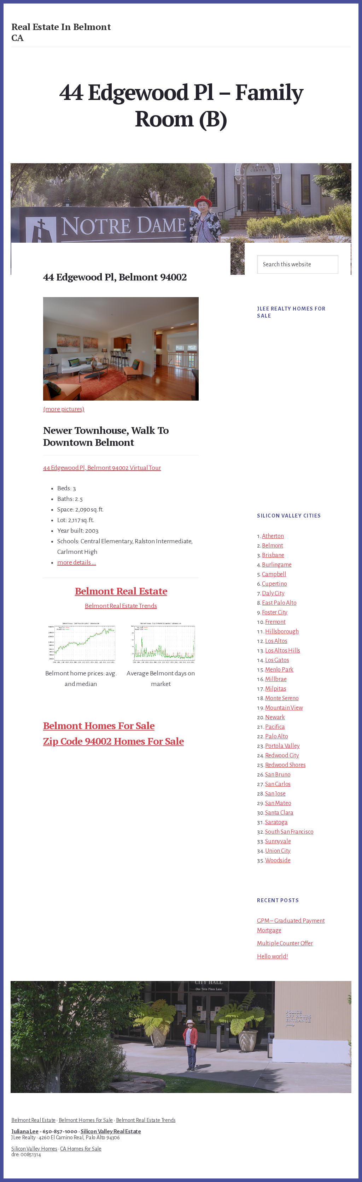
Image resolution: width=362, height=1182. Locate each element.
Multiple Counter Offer (285, 943)
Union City (278, 851)
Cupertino (274, 584)
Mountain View (284, 708)
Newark (275, 717)
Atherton (273, 536)
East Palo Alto (279, 603)
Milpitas (275, 689)
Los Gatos (277, 660)
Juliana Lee (25, 1131)
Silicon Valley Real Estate (111, 1131)
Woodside (277, 860)
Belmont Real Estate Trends (121, 605)
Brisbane (273, 555)
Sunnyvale (278, 841)
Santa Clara (279, 813)
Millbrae (275, 679)
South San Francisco (289, 832)
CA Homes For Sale (80, 1149)
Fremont (275, 622)
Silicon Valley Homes (34, 1149)
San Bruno (277, 775)
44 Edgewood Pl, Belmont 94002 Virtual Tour (102, 467)
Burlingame (276, 565)
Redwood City (282, 755)
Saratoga (276, 822)
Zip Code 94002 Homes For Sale (113, 740)
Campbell (274, 574)
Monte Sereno (282, 698)
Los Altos (276, 641)
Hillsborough (282, 631)
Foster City (274, 612)
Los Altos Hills (282, 651)
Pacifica (275, 727)
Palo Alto (276, 736)
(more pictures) (63, 409)
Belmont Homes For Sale (98, 725)
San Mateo (278, 803)
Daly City (273, 593)
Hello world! (272, 956)
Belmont (272, 546)
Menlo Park (279, 670)
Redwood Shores (285, 765)
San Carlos (278, 784)
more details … (76, 562)
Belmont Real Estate (121, 590)
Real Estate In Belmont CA (61, 31)
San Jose (275, 794)
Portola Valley (282, 746)
